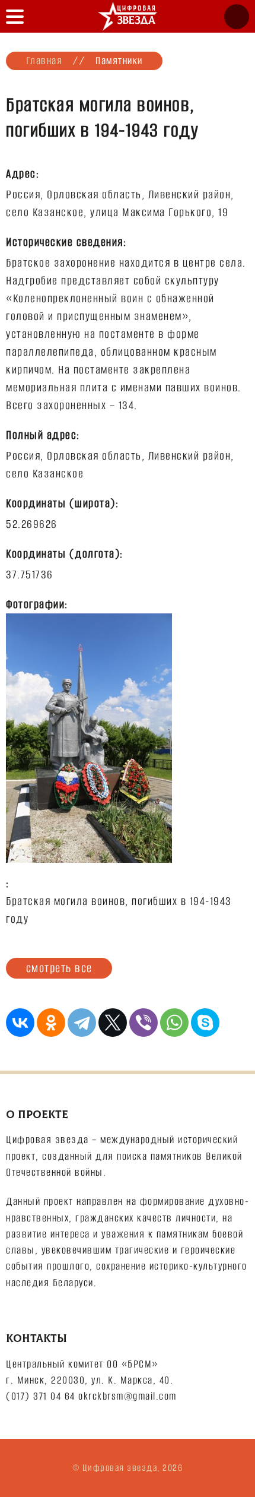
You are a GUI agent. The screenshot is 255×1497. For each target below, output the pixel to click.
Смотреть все (59, 968)
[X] (112, 1022)
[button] (15, 16)
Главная (44, 60)
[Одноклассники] (51, 1022)
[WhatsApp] (174, 1022)
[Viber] (143, 1022)
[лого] (127, 16)
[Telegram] (82, 1022)
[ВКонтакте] (20, 1022)
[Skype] (205, 1022)
